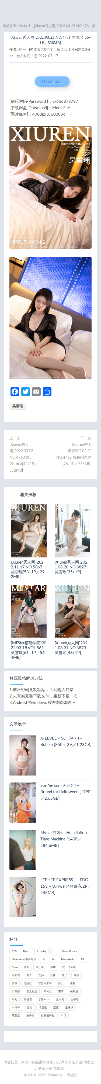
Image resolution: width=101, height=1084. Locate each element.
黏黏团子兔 (47, 1015)
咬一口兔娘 (69, 967)
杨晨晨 (74, 991)
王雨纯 (60, 999)
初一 (22, 50)
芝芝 (56, 1007)
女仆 (41, 975)
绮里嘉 (43, 1007)
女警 (52, 975)
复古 (29, 975)
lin (53, 959)
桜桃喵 (28, 999)
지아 (63, 1015)
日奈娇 (16, 991)
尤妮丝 (28, 983)
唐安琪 (16, 975)
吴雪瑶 (17, 406)
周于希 (40, 967)
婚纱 (76, 975)
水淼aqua (44, 999)
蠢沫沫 (69, 1007)
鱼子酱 (30, 1015)
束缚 (61, 991)
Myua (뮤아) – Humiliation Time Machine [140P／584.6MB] (63, 839)
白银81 (16, 1007)
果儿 (14, 999)
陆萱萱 (16, 1015)
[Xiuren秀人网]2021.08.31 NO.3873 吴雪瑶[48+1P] (71, 648)
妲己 (64, 975)
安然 (14, 983)
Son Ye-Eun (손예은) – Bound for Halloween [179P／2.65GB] (65, 792)
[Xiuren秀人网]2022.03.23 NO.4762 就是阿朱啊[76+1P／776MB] (74, 454)
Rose (15, 967)
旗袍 (72, 983)
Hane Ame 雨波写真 (24, 959)
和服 (53, 967)
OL (83, 959)
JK (44, 959)
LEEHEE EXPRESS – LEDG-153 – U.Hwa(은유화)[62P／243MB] (65, 886)
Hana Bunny (69, 951)
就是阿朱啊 (45, 983)
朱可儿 (48, 991)
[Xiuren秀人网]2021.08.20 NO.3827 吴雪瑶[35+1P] (71, 567)
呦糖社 (25, 26)
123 (14, 951)
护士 (61, 983)
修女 (26, 967)
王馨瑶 (75, 999)
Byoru (26, 951)
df (54, 951)
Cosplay (41, 951)
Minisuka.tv (68, 959)
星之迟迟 (31, 991)
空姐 (29, 1007)
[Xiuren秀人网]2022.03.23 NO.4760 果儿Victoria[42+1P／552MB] (23, 457)
